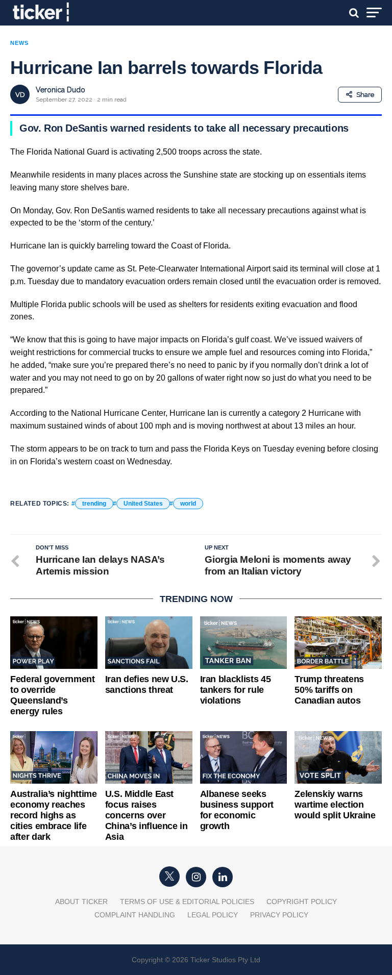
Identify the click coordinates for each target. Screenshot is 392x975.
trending (94, 503)
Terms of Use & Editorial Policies (187, 901)
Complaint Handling (134, 915)
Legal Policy (212, 915)
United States (143, 503)
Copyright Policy (301, 901)
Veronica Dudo (60, 90)
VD (20, 94)
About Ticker (81, 901)
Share (365, 94)
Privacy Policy (279, 915)
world (188, 503)
